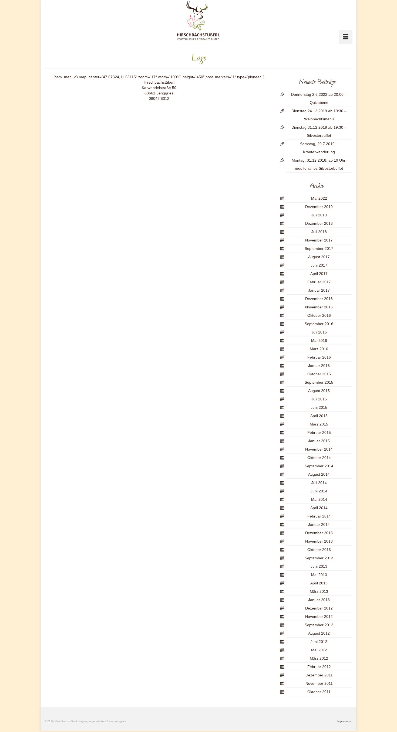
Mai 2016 (319, 340)
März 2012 (319, 658)
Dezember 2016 (319, 299)
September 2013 (319, 558)
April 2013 (319, 583)
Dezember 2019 (319, 207)
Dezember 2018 (319, 223)
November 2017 (319, 240)
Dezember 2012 (319, 608)
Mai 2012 (319, 650)
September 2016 (319, 324)
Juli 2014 (319, 483)
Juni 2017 (319, 265)
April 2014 (319, 508)
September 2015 (319, 382)
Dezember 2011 (319, 675)
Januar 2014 (319, 524)
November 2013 (319, 541)
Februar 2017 (319, 282)
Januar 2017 (319, 290)
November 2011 (319, 683)
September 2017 (319, 248)
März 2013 (319, 591)
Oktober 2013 (319, 549)
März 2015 (319, 424)
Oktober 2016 (319, 315)
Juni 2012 (319, 641)
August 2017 (319, 257)
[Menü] (345, 37)
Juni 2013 (319, 566)
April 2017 (319, 273)
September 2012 (319, 625)
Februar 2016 (319, 357)
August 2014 (319, 474)
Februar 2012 (319, 667)
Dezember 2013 (319, 533)
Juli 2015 (319, 399)
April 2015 (319, 416)
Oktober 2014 (319, 457)
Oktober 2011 (319, 692)
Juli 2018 (319, 232)
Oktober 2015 (319, 374)
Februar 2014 (319, 516)
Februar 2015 (319, 432)
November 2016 (319, 307)
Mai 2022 (319, 198)
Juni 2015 (319, 407)
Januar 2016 (319, 365)
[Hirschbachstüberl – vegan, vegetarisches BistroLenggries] (198, 20)
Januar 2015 (319, 441)
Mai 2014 (319, 499)
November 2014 (319, 449)
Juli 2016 (319, 332)
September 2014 (319, 466)
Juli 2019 (319, 215)
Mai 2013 (319, 575)
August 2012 (319, 633)
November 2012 (319, 616)
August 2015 (319, 391)
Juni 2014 (319, 491)
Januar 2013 (319, 600)
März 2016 (319, 349)
